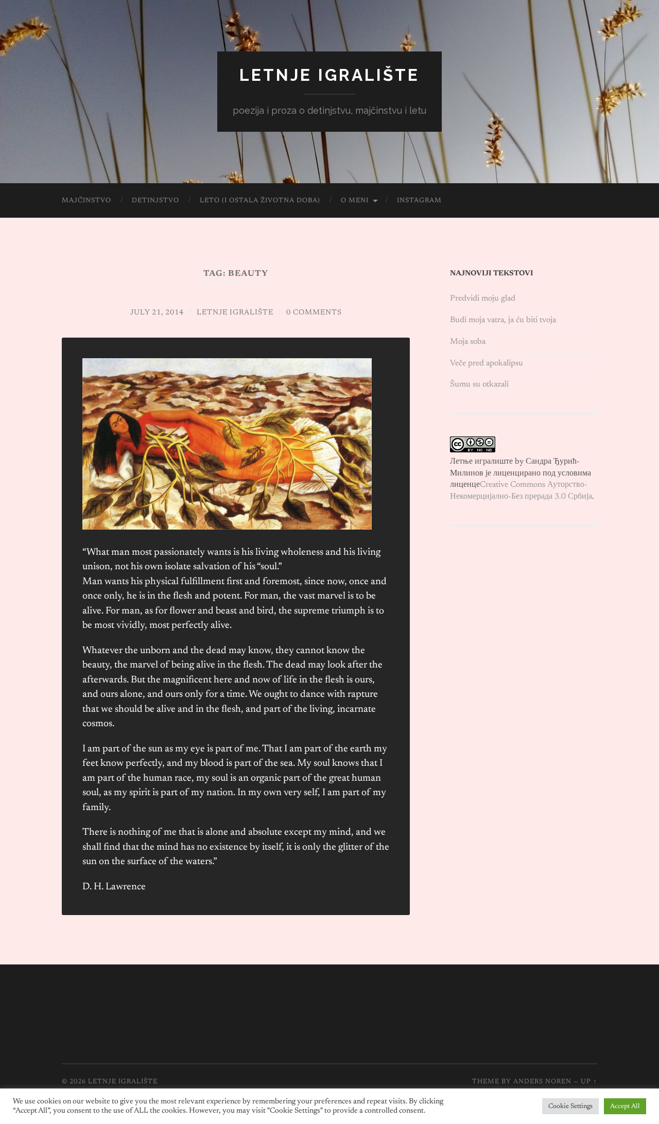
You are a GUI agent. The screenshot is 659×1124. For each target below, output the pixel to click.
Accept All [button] (625, 1106)
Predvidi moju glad (482, 298)
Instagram (419, 200)
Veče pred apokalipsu (486, 363)
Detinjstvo (155, 200)
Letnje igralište (329, 74)
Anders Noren (542, 1082)
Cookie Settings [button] (570, 1106)
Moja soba (467, 342)
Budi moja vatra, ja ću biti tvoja (503, 320)
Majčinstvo (86, 200)
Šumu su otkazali (479, 384)
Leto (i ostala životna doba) (260, 200)
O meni (355, 200)
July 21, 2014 (157, 313)
